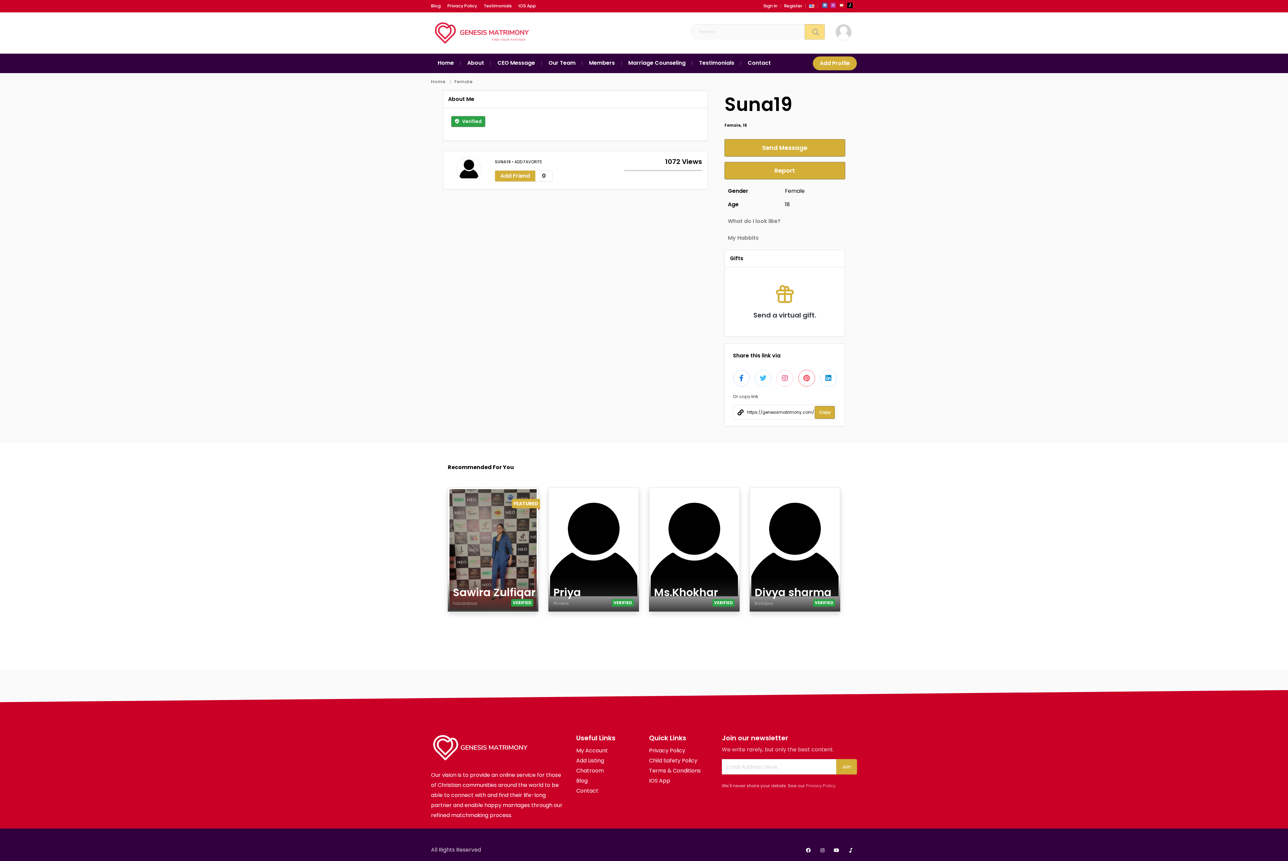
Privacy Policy (821, 786)
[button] (811, 6)
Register (793, 6)
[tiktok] (850, 5)
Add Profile (835, 63)
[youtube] (841, 5)
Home (438, 81)
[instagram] (833, 5)
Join (846, 766)
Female (463, 81)
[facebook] (824, 5)
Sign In (770, 6)
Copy (824, 412)
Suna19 (503, 162)
